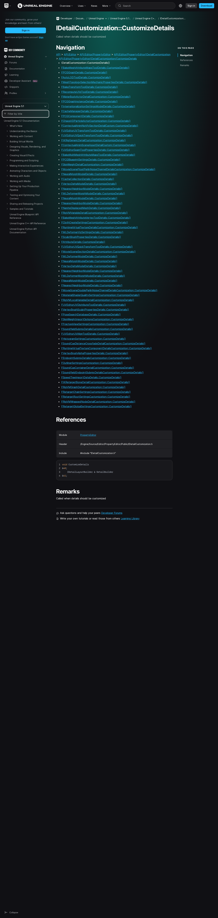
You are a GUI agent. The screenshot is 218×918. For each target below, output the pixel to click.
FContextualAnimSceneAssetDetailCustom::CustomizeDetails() (98, 145)
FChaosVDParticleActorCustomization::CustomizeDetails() (96, 120)
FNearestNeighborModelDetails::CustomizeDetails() (91, 188)
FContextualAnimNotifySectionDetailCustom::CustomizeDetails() (99, 125)
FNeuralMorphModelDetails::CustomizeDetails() (89, 174)
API (58, 54)
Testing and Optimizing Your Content (25, 197)
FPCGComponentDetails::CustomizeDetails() (87, 116)
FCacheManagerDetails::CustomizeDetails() (87, 111)
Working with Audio (20, 176)
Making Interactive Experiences (26, 165)
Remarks (184, 65)
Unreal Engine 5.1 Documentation (21, 120)
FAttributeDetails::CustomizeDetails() (83, 241)
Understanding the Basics (23, 131)
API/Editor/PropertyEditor (95, 54)
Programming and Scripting (24, 160)
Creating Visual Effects (22, 155)
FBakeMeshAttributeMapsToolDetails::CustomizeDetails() (95, 67)
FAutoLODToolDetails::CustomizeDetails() (86, 77)
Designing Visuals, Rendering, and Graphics (28, 148)
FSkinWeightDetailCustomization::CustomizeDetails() (92, 164)
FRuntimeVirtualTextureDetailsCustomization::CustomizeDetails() (99, 227)
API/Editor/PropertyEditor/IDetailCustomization (142, 54)
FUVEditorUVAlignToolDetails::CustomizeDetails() (90, 333)
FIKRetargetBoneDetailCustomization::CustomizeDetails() (95, 382)
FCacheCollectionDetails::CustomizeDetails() (87, 179)
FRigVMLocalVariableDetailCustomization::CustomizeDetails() (97, 300)
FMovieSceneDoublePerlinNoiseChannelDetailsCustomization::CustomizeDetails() (109, 290)
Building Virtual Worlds (21, 141)
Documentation (80, 18)
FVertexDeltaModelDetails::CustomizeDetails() (89, 183)
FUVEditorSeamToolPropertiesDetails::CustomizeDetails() (95, 149)
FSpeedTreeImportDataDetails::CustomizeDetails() (91, 377)
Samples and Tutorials (21, 208)
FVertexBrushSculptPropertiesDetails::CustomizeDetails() (95, 309)
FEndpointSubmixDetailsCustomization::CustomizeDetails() (96, 358)
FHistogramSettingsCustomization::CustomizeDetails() (93, 338)
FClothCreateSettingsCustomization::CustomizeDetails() (94, 222)
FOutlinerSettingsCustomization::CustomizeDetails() (92, 362)
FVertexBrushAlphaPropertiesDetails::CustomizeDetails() (94, 353)
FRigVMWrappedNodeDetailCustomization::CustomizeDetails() (98, 401)
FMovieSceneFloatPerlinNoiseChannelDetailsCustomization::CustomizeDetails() (108, 169)
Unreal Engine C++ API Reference (28, 223)
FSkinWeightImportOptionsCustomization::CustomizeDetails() (97, 319)
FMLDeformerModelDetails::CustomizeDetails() (89, 256)
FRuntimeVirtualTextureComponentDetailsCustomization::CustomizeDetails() (106, 348)
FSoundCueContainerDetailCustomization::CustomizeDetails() (97, 367)
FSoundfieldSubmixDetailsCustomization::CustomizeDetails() (97, 329)
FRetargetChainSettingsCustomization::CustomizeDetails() (96, 391)
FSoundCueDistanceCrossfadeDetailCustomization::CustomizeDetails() (103, 343)
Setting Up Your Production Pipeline (24, 188)
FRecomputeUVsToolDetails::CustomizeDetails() (89, 91)
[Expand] (7, 126)
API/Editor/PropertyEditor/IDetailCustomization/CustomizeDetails (98, 58)
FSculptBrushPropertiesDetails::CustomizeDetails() (91, 237)
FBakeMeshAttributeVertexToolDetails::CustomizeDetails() (96, 217)
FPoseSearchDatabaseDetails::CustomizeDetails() (91, 314)
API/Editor (70, 54)
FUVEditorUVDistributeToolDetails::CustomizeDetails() (93, 304)
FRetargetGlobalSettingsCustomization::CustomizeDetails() (96, 406)
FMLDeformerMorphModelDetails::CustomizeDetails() (93, 193)
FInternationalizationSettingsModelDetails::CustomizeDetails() (98, 106)
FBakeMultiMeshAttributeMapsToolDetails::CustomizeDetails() (98, 154)
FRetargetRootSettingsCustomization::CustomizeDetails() (95, 396)
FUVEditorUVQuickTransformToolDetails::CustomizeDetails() (97, 135)
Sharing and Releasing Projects (26, 203)
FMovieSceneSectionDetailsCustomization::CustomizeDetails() (98, 251)
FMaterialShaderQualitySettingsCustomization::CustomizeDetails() (100, 295)
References (186, 60)
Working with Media (20, 181)
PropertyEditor (88, 435)
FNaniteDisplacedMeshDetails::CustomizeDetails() (91, 208)
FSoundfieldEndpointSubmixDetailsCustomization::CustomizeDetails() (102, 372)
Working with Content (21, 136)
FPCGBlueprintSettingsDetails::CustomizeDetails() (90, 159)
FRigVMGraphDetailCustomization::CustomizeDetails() (93, 387)
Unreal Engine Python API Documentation (23, 231)
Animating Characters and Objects (28, 170)
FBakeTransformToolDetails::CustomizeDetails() (89, 87)
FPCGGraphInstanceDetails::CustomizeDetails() (89, 101)
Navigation (186, 55)
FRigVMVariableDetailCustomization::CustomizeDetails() (94, 212)
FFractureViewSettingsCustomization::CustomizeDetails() (95, 324)
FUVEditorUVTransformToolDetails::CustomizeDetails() (94, 130)
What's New (16, 126)
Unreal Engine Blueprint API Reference (24, 216)
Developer (66, 18)
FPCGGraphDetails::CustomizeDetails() (84, 72)
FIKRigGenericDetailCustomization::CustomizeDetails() (93, 140)
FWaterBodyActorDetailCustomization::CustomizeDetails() (96, 96)
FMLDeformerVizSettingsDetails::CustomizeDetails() (92, 232)
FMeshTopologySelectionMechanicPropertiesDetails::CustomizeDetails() (104, 82)
